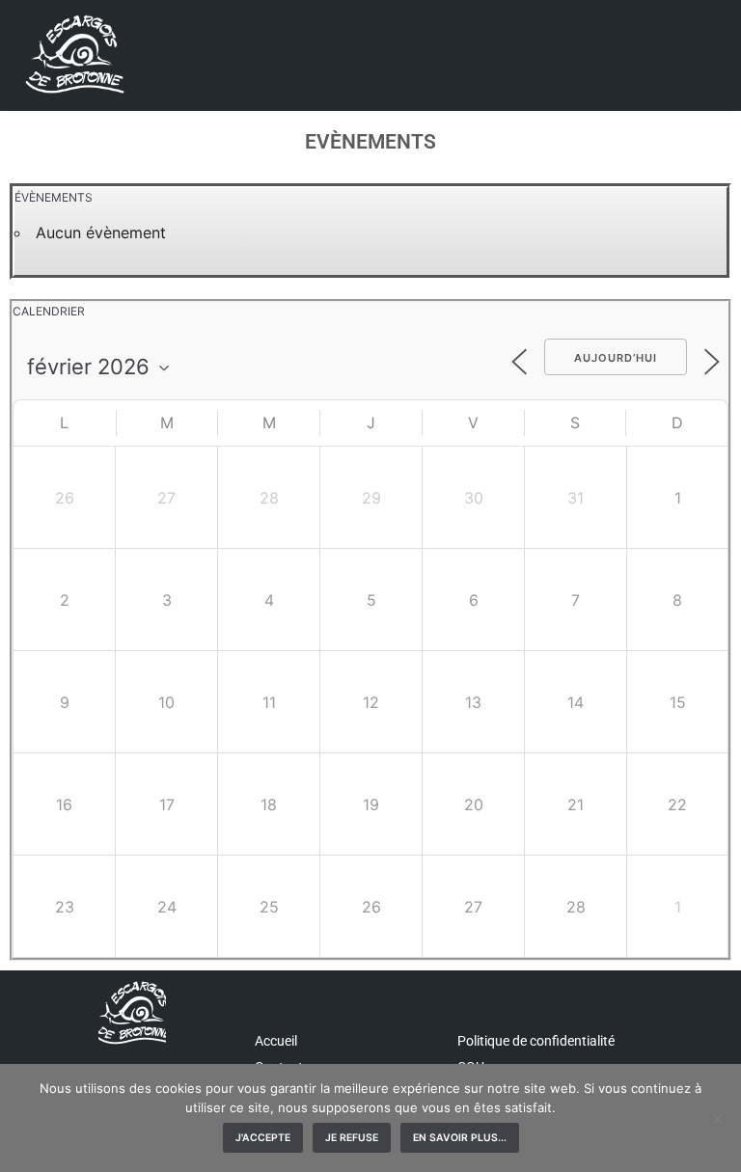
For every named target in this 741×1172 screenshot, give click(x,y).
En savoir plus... (460, 1137)
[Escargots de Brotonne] (72, 55)
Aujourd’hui (615, 358)
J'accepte (262, 1137)
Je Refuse (351, 1137)
